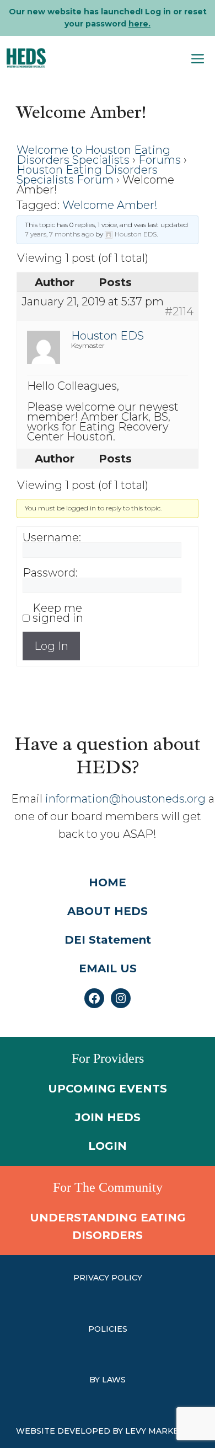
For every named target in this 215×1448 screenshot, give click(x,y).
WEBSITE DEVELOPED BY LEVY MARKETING (108, 1431)
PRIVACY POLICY (107, 1278)
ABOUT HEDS (107, 911)
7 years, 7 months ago (59, 234)
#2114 (179, 311)
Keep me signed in (58, 613)
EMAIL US (108, 968)
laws (114, 1380)
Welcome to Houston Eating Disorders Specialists (93, 154)
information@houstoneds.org (125, 798)
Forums (159, 159)
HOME (107, 882)
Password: (50, 573)
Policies (107, 1329)
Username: (52, 537)
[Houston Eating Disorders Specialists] (26, 57)
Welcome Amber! (110, 205)
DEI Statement (107, 939)
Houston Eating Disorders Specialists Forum (87, 174)
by (95, 1380)
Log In (51, 646)
